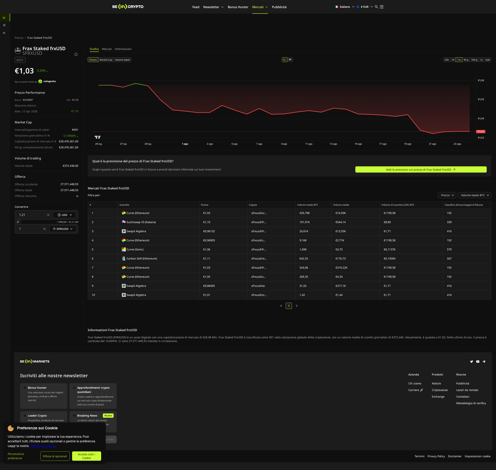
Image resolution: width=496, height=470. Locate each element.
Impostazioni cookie (478, 456)
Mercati (258, 7)
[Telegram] (484, 362)
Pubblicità (279, 7)
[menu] (5, 25)
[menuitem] (5, 17)
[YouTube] (478, 362)
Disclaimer (455, 456)
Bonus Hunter (238, 7)
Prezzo (19, 38)
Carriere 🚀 (415, 390)
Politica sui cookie (42, 446)
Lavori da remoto (467, 390)
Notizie (436, 383)
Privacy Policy (436, 456)
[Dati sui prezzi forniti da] (47, 82)
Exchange (438, 396)
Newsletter (211, 7)
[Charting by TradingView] (97, 137)
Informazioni (123, 49)
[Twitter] (472, 362)
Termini (420, 456)
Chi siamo (414, 383)
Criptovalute (440, 390)
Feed (195, 7)
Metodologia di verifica (471, 403)
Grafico (94, 49)
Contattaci (462, 396)
